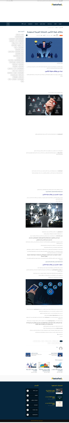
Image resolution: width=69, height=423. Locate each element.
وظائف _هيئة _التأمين (37, 341)
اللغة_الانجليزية (14, 45)
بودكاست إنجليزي (11, 51)
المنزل (60, 27)
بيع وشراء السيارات (12, 62)
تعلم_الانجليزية (21, 66)
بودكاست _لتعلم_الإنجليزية (19, 51)
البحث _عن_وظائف (15, 43)
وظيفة (49, 343)
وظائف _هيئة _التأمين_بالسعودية (57, 343)
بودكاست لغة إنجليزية (20, 62)
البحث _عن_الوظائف (55, 341)
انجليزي (16, 47)
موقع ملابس (14, 79)
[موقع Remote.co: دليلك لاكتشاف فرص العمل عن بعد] (59, 391)
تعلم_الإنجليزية (21, 64)
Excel (22, 34)
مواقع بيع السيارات (20, 79)
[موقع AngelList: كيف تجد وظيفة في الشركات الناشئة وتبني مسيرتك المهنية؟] (59, 397)
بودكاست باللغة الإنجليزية (19, 53)
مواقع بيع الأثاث (15, 77)
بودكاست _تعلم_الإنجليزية (19, 49)
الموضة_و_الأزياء (20, 47)
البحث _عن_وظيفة (48, 341)
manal (54, 35)
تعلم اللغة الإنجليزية (20, 68)
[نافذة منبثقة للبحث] (8, 24)
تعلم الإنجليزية (15, 66)
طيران (13, 70)
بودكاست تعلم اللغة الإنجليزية (19, 60)
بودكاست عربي (11, 60)
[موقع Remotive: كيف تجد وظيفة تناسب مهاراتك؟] (59, 404)
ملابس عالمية (21, 77)
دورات (15, 68)
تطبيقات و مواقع (53, 389)
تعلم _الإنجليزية (15, 64)
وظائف (43, 341)
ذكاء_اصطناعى (10, 68)
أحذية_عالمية (18, 34)
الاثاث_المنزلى (21, 43)
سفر (17, 70)
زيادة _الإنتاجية (21, 70)
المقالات (56, 27)
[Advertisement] (34, 15)
